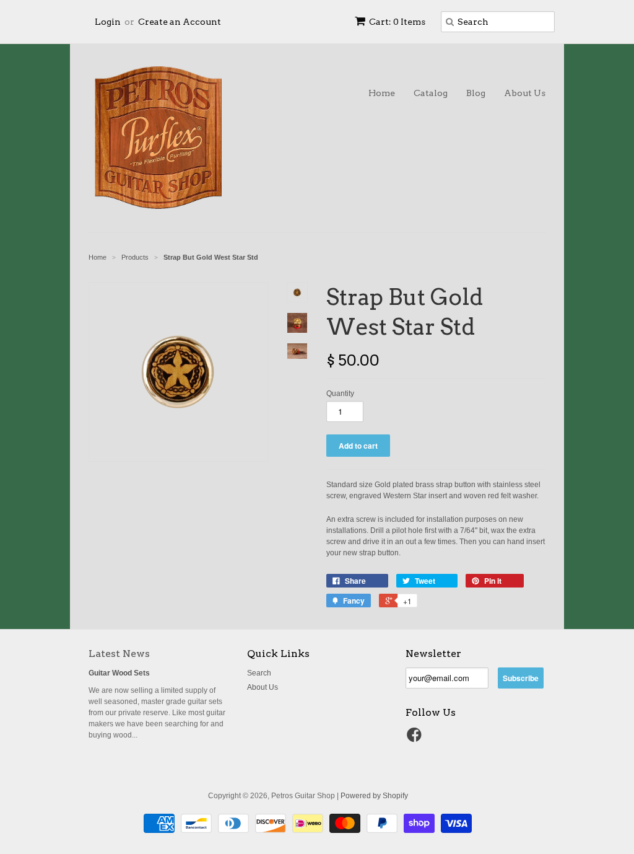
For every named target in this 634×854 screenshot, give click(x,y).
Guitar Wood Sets (119, 673)
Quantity (340, 393)
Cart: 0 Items (397, 22)
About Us (524, 93)
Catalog (431, 93)
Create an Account (179, 22)
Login (108, 22)
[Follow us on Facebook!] (416, 739)
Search (259, 673)
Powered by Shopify (374, 795)
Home (381, 93)
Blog (475, 93)
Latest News (119, 653)
